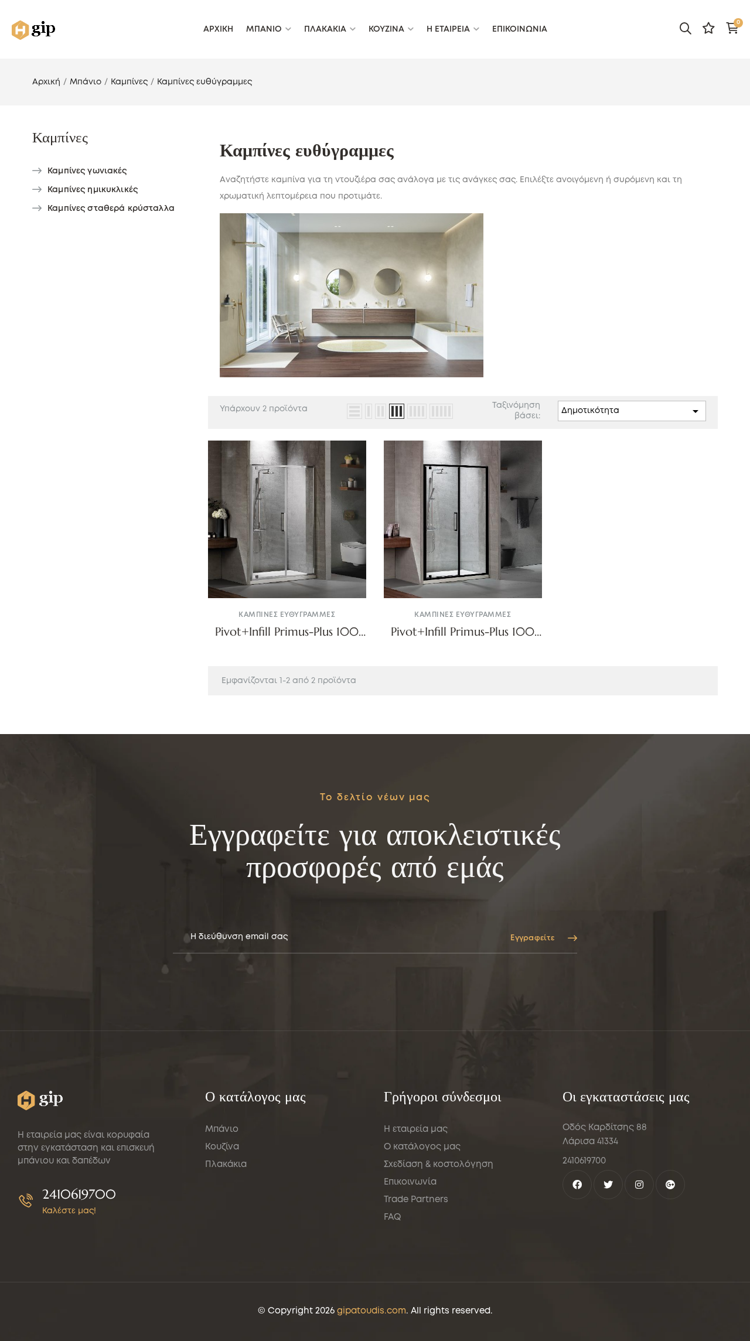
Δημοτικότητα (632, 411)
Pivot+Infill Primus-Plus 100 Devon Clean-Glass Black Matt (462, 632)
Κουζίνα (222, 1147)
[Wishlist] (708, 28)
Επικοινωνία (410, 1182)
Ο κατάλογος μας (422, 1147)
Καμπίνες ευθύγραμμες (286, 615)
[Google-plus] (670, 1184)
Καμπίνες (60, 137)
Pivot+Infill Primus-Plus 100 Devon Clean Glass (287, 632)
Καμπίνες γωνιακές (87, 171)
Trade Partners (416, 1200)
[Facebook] (577, 1184)
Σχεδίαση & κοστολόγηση (438, 1165)
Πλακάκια (226, 1165)
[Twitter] (608, 1184)
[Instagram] (639, 1184)
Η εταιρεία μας (416, 1129)
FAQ (392, 1217)
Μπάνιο (221, 1129)
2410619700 (79, 1194)
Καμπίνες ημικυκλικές (92, 189)
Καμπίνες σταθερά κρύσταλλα (111, 208)
